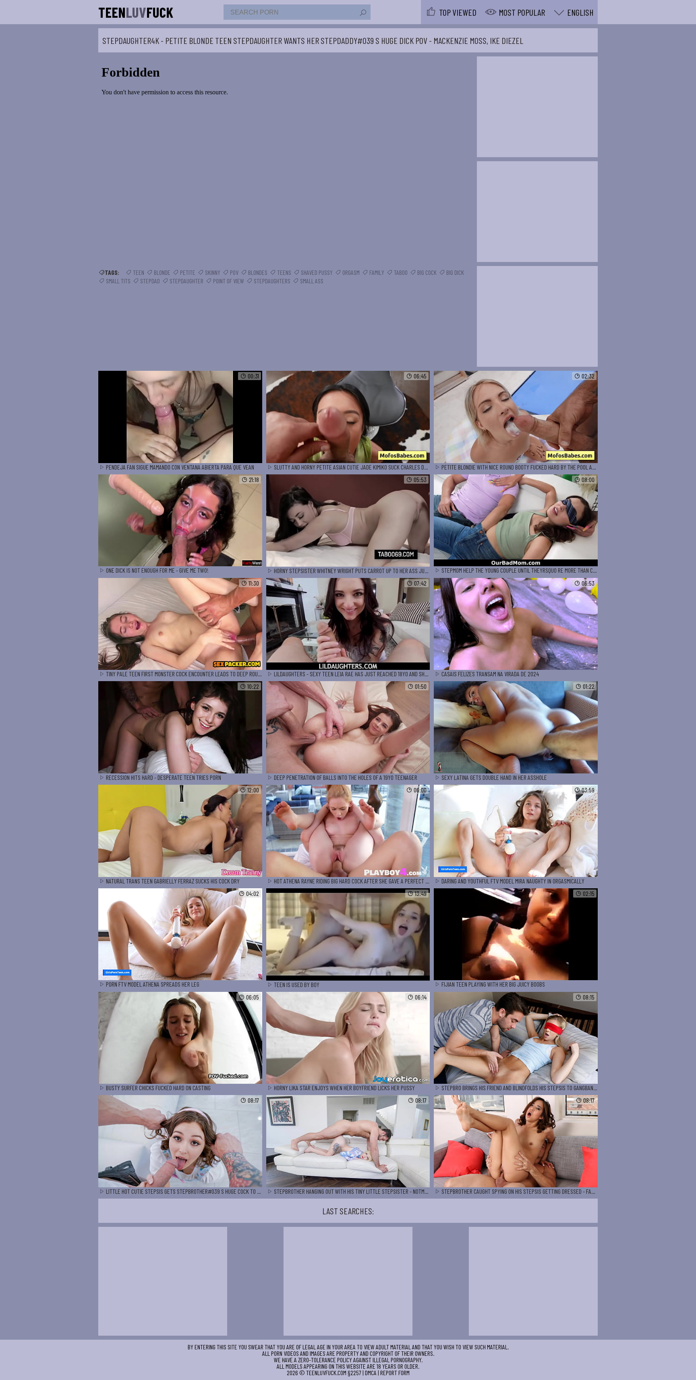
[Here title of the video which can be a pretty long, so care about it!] (180, 417)
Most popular (522, 12)
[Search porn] (362, 13)
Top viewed (457, 12)
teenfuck (135, 12)
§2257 (354, 1372)
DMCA (371, 1372)
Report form (395, 1372)
